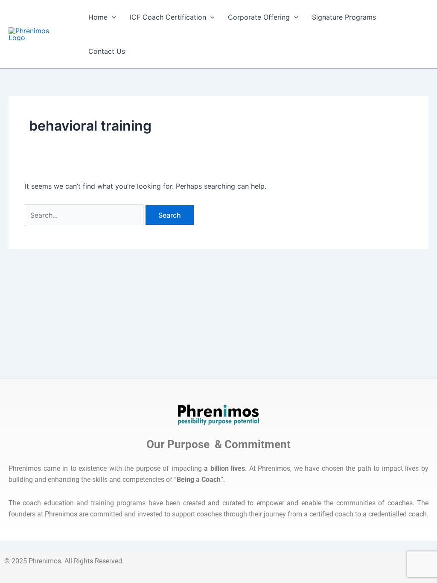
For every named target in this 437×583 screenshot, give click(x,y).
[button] (112, 17)
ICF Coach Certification (168, 17)
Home (98, 17)
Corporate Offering (259, 17)
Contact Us (106, 51)
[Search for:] (85, 215)
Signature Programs (344, 17)
